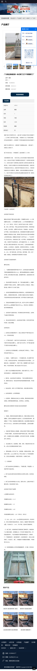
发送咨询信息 (20, 94)
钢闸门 (28, 18)
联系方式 (7, 645)
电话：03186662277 (10, 653)
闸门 (24, 18)
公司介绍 (11, 642)
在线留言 (15, 645)
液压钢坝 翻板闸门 (26, 630)
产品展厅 (19, 18)
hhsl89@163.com (13, 657)
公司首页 (3, 642)
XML (31, 667)
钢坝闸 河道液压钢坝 (26, 608)
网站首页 (13, 18)
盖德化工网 (12, 648)
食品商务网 (21, 648)
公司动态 (18, 642)
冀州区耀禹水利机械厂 (9, 667)
